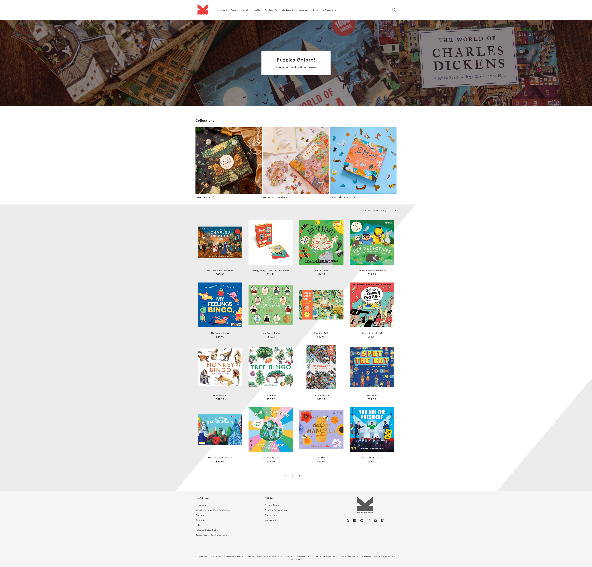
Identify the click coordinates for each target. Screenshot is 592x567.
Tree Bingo (270, 395)
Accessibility (271, 520)
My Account (201, 505)
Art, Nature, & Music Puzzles (277, 197)
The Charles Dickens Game (220, 271)
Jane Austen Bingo (270, 333)
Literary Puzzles (203, 197)
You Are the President (372, 458)
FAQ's (198, 525)
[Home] (202, 9)
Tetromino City (321, 395)
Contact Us (201, 515)
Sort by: (367, 210)
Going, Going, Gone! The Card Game (271, 271)
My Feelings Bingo (220, 333)
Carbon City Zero (270, 458)
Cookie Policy (271, 515)
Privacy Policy (272, 505)
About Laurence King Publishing (212, 510)
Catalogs (200, 520)
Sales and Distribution (207, 530)
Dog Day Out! (321, 333)
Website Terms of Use (276, 510)
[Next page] (306, 476)
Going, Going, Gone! (372, 333)
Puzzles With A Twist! (341, 197)
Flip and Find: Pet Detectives (372, 271)
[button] (394, 9)
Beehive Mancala (321, 458)
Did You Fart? (321, 271)
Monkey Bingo (220, 395)
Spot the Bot (371, 395)
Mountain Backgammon (220, 458)
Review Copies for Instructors (211, 535)
